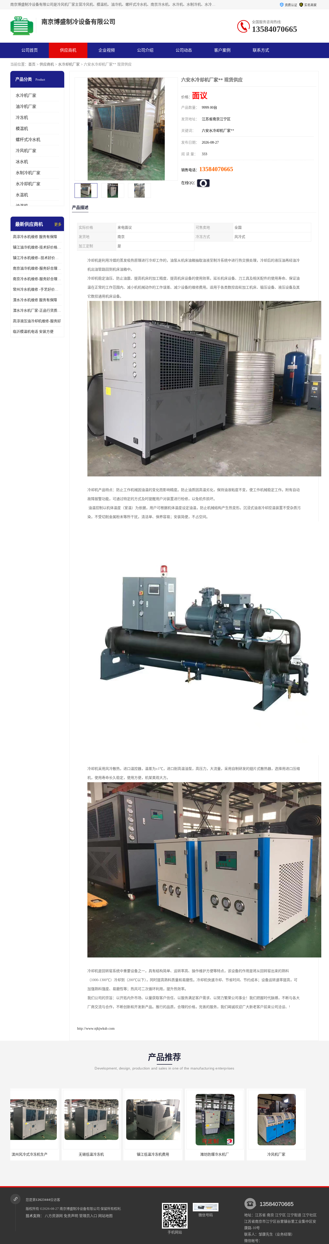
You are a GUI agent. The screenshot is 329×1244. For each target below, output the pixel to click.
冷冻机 (22, 117)
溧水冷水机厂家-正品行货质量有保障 (37, 310)
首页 (31, 64)
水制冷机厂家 (28, 173)
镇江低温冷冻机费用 (96, 1154)
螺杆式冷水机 (28, 139)
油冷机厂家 (26, 106)
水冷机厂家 (26, 95)
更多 (57, 224)
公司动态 (184, 50)
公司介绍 (145, 50)
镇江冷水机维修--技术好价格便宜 (37, 258)
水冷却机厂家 (69, 64)
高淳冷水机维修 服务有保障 (35, 237)
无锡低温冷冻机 (34, 1154)
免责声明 (71, 1216)
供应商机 (68, 50)
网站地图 (105, 1216)
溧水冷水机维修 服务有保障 (35, 300)
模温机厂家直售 (281, 1154)
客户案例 (222, 50)
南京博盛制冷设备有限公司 (80, 1209)
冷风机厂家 (26, 151)
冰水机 (22, 162)
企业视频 (106, 50)
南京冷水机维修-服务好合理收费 (37, 279)
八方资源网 (54, 1216)
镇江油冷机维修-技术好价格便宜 (37, 247)
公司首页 (29, 50)
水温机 (22, 195)
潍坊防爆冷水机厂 (158, 1154)
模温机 (22, 128)
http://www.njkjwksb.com (96, 1028)
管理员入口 (88, 1216)
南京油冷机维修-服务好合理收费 (37, 268)
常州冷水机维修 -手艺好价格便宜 (37, 289)
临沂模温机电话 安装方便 (33, 332)
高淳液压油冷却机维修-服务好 (37, 321)
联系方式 (261, 50)
